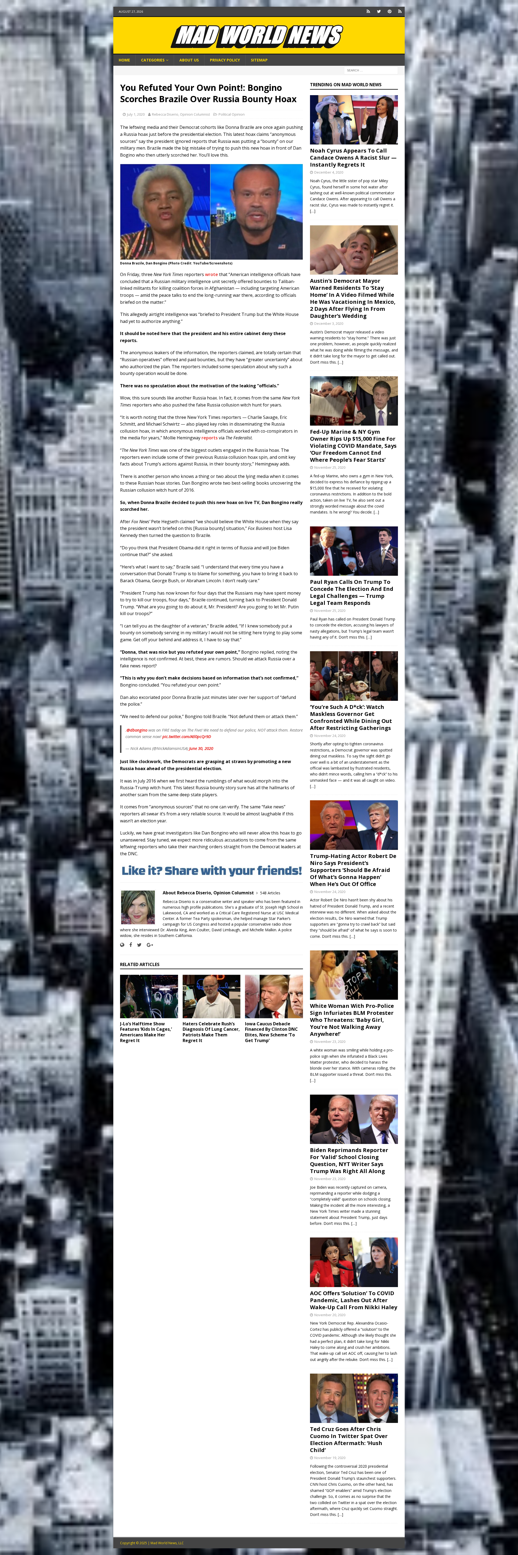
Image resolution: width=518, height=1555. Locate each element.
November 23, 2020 (329, 1041)
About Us (189, 60)
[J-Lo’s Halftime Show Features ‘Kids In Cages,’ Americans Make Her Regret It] (149, 996)
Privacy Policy (225, 60)
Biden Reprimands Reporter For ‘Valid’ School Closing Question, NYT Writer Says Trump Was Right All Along (349, 1160)
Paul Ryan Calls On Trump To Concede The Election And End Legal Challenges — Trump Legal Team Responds (351, 592)
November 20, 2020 (329, 1314)
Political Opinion (232, 114)
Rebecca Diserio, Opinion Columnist (181, 114)
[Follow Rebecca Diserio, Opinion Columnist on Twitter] (137, 944)
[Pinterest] (389, 11)
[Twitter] (379, 11)
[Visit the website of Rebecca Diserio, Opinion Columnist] (122, 944)
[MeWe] (368, 11)
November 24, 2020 (329, 735)
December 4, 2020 (328, 172)
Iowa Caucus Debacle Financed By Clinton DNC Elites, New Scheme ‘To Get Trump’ (271, 1032)
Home (124, 60)
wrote (211, 274)
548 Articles (270, 892)
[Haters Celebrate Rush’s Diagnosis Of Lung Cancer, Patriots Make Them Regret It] (212, 996)
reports (210, 438)
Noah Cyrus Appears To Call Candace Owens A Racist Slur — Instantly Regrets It (353, 157)
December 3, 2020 (328, 323)
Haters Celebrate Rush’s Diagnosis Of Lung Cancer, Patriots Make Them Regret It (211, 1032)
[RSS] (400, 11)
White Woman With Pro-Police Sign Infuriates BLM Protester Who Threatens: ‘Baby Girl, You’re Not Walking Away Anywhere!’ (352, 1019)
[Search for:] (371, 70)
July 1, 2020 (136, 114)
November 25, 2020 (329, 467)
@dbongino (137, 730)
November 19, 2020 (329, 1457)
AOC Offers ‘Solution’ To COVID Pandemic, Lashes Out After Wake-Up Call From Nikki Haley (353, 1300)
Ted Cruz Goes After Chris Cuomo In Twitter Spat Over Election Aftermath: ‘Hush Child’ (349, 1439)
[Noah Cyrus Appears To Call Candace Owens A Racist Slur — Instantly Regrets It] (354, 119)
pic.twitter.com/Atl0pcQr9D (186, 736)
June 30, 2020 (201, 748)
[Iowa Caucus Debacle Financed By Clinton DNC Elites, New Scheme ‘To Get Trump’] (274, 996)
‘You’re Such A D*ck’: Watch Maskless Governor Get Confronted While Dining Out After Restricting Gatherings (351, 717)
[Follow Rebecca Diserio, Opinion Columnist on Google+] (148, 944)
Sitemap (259, 60)
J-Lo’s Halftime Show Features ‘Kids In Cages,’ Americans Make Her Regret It (146, 1032)
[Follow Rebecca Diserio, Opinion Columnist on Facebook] (128, 944)
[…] (312, 210)
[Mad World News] (259, 51)
